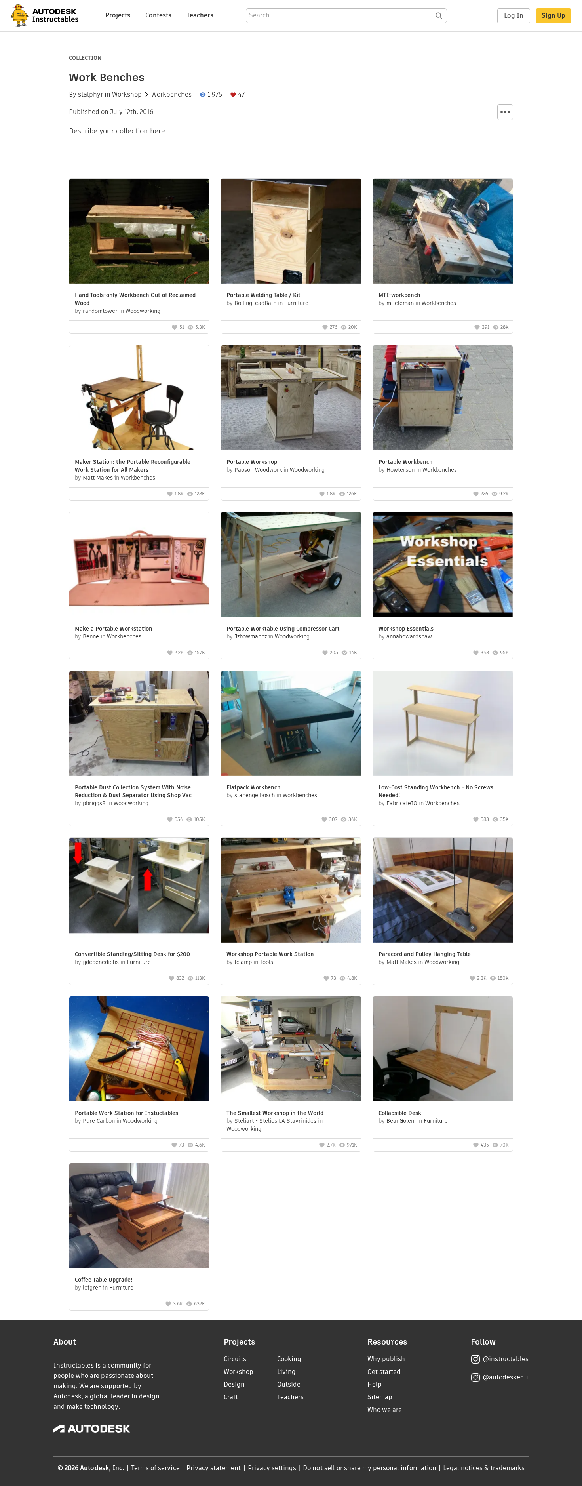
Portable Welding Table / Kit (263, 295)
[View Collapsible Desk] (443, 1049)
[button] (505, 112)
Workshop (127, 95)
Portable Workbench (405, 462)
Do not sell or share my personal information (369, 1468)
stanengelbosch (254, 795)
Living (286, 1371)
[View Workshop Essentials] (443, 565)
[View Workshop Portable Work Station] (291, 891)
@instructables (506, 1359)
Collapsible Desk (399, 1113)
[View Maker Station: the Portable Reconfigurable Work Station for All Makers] (139, 398)
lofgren (92, 1288)
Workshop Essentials (406, 629)
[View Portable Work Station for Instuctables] (139, 1049)
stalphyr (90, 95)
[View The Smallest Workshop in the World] (291, 1049)
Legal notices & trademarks (484, 1468)
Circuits (235, 1359)
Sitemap (379, 1397)
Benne (91, 636)
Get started (384, 1371)
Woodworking (143, 311)
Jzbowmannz (250, 636)
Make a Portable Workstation (113, 629)
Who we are (384, 1409)
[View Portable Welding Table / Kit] (291, 232)
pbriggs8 (94, 803)
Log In (513, 15)
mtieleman (400, 303)
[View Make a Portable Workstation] (139, 565)
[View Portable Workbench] (443, 398)
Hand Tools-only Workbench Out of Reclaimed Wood (135, 299)
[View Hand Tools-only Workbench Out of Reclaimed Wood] (139, 232)
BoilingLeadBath (255, 303)
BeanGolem (401, 1121)
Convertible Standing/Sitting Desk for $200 (132, 954)
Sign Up (553, 15)
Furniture (296, 303)
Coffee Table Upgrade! (103, 1280)
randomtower (100, 311)
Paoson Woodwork (258, 470)
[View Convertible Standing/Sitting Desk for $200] (139, 891)
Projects (117, 15)
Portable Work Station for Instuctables (126, 1113)
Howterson (400, 470)
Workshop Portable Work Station (270, 954)
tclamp (243, 962)
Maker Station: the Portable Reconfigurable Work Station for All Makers (132, 466)
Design (234, 1384)
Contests (158, 15)
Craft (231, 1397)
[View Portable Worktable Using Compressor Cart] (291, 565)
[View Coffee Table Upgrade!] (139, 1216)
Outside (289, 1384)
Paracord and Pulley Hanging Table (424, 954)
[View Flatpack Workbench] (291, 724)
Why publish (386, 1359)
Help (374, 1384)
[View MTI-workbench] (443, 232)
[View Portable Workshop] (291, 398)
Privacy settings (272, 1468)
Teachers (199, 15)
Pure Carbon (99, 1121)
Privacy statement (213, 1468)
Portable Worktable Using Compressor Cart (283, 629)
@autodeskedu (505, 1377)
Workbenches (171, 95)
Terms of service (155, 1468)
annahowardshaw (409, 636)
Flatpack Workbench (253, 787)
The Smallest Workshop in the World (274, 1113)
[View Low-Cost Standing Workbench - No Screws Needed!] (443, 724)
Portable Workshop (251, 462)
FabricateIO (401, 803)
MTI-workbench (399, 295)
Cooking (289, 1359)
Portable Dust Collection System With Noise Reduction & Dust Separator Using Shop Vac (133, 791)
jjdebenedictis (101, 962)
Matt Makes (98, 478)
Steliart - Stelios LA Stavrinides (275, 1121)
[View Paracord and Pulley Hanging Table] (443, 891)
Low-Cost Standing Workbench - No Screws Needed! (435, 791)
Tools (266, 962)
